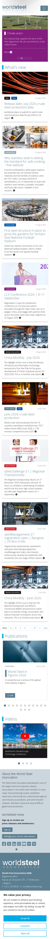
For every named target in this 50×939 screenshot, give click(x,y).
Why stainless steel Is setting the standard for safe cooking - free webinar (24, 161)
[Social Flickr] (29, 843)
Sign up (7, 829)
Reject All (25, 933)
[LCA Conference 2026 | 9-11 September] (25, 274)
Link (11, 695)
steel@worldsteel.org (32, 886)
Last (46, 628)
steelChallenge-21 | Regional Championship (24, 473)
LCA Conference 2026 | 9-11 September (24, 296)
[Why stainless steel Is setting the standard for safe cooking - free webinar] (25, 137)
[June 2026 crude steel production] (25, 393)
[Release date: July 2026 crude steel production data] (25, 83)
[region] (25, 915)
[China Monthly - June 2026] (25, 577)
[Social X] (9, 843)
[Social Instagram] (19, 843)
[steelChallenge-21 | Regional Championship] (25, 450)
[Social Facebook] (4, 843)
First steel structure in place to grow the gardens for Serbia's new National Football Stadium (25, 235)
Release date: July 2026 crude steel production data (24, 105)
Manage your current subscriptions (19, 836)
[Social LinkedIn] (14, 843)
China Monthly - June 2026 (22, 598)
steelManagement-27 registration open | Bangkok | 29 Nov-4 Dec (24, 538)
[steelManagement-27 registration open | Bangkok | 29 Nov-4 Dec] (25, 513)
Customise (25, 926)
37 (35, 628)
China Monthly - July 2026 (22, 357)
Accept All (25, 918)
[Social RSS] (34, 843)
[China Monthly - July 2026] (25, 337)
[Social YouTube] (24, 843)
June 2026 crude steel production (19, 416)
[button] (5, 705)
